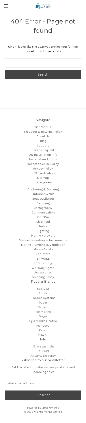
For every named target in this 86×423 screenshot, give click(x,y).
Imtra (43, 226)
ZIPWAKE (43, 258)
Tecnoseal (43, 325)
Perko (43, 330)
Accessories (43, 272)
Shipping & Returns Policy (43, 132)
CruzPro (43, 217)
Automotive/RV (43, 194)
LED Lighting (43, 263)
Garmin (43, 307)
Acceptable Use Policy (43, 164)
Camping (43, 203)
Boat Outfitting (43, 199)
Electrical (43, 222)
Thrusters (43, 254)
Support (43, 145)
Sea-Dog (43, 289)
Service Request (43, 150)
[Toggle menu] (6, 6)
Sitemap (43, 178)
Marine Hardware (43, 235)
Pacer (43, 302)
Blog (43, 141)
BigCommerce (50, 407)
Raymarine (43, 312)
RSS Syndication (43, 173)
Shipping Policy (43, 277)
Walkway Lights (43, 268)
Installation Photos (43, 159)
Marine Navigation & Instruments (43, 240)
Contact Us (43, 127)
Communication (43, 212)
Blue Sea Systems (43, 298)
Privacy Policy (43, 168)
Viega (43, 316)
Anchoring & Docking (43, 189)
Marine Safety (43, 249)
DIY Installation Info (43, 155)
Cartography (43, 208)
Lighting (43, 231)
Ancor (43, 293)
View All (43, 335)
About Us (43, 136)
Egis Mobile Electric (43, 321)
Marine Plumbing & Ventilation (43, 245)
